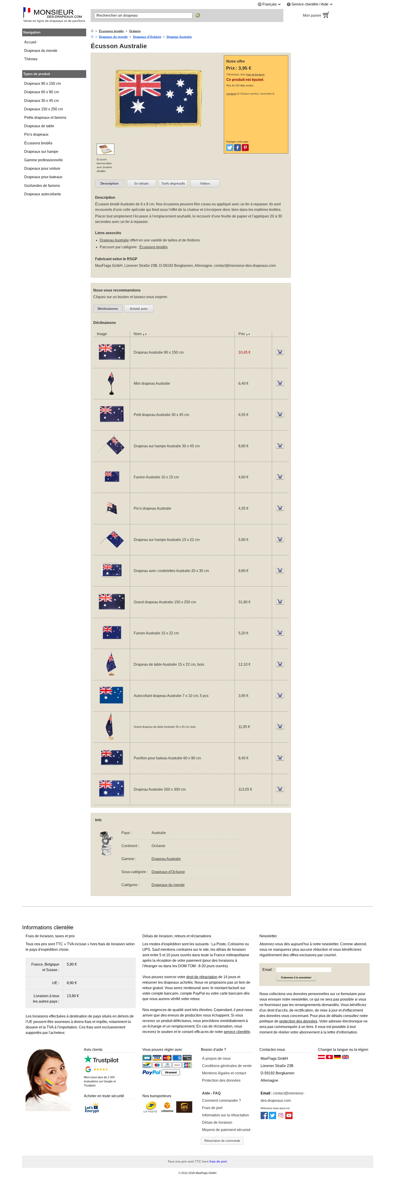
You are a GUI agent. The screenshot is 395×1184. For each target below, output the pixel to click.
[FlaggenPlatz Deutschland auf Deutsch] (337, 1058)
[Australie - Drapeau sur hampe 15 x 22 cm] (111, 552)
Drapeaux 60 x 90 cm (41, 92)
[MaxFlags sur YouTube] (289, 1118)
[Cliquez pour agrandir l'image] (158, 141)
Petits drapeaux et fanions (45, 117)
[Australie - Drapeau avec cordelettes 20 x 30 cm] (111, 583)
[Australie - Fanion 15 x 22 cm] (111, 646)
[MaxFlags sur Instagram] (280, 1118)
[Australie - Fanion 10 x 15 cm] (111, 490)
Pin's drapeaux (36, 134)
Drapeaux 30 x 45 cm (41, 101)
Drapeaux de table (39, 126)
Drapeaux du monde (40, 51)
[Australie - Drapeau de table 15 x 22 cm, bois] (111, 677)
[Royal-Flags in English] (345, 1058)
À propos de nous (216, 1058)
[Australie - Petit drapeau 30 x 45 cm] (111, 427)
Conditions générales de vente (227, 1066)
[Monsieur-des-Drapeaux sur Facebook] (264, 1118)
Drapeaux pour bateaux (43, 177)
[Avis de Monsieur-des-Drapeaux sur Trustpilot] (101, 1062)
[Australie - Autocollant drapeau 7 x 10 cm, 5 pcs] (111, 708)
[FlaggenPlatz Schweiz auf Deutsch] (329, 1058)
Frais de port (212, 1108)
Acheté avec (139, 308)
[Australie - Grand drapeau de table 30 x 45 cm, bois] (111, 740)
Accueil (30, 42)
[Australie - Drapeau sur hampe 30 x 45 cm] (111, 459)
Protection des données (221, 1080)
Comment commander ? (221, 1100)
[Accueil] (92, 31)
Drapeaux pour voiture (42, 168)
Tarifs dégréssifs (173, 183)
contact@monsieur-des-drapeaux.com (245, 266)
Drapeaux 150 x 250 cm (43, 109)
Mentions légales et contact (224, 1073)
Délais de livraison (217, 1122)
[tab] (109, 184)
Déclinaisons (108, 308)
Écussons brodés (38, 143)
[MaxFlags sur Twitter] (272, 1118)
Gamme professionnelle (43, 160)
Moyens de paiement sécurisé (226, 1130)
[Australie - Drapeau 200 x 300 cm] (111, 802)
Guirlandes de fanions (42, 186)
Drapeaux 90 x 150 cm (42, 83)
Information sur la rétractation (225, 1115)
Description (110, 183)
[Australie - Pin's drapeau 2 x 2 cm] (111, 521)
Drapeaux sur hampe (41, 152)
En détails (141, 183)
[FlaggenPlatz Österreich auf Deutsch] (321, 1058)
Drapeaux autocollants (42, 194)
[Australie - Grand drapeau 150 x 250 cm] (111, 615)
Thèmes (30, 59)
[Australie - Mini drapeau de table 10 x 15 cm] (111, 396)
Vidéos (205, 183)
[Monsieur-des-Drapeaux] (54, 15)
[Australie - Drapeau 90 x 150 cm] (111, 365)
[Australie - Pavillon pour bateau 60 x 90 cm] (111, 771)
